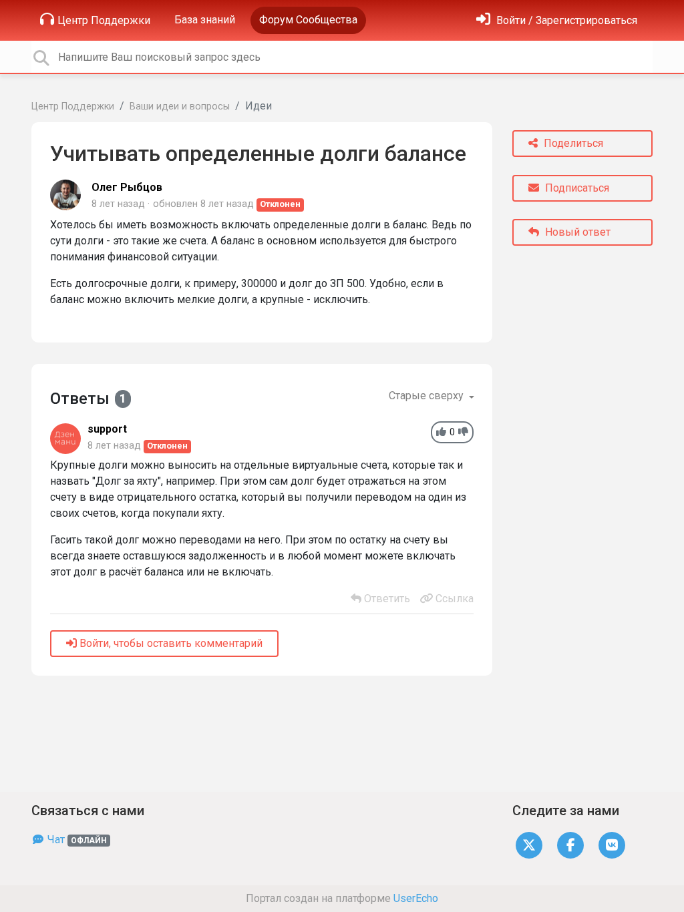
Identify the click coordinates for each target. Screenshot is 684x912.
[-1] (463, 432)
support (107, 429)
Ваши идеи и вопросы (180, 106)
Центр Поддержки (103, 20)
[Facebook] (570, 844)
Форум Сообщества (308, 19)
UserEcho (415, 898)
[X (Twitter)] (529, 844)
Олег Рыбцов (127, 187)
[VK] (612, 844)
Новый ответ (576, 232)
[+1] (441, 432)
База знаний (204, 19)
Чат (76, 839)
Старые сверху (427, 395)
